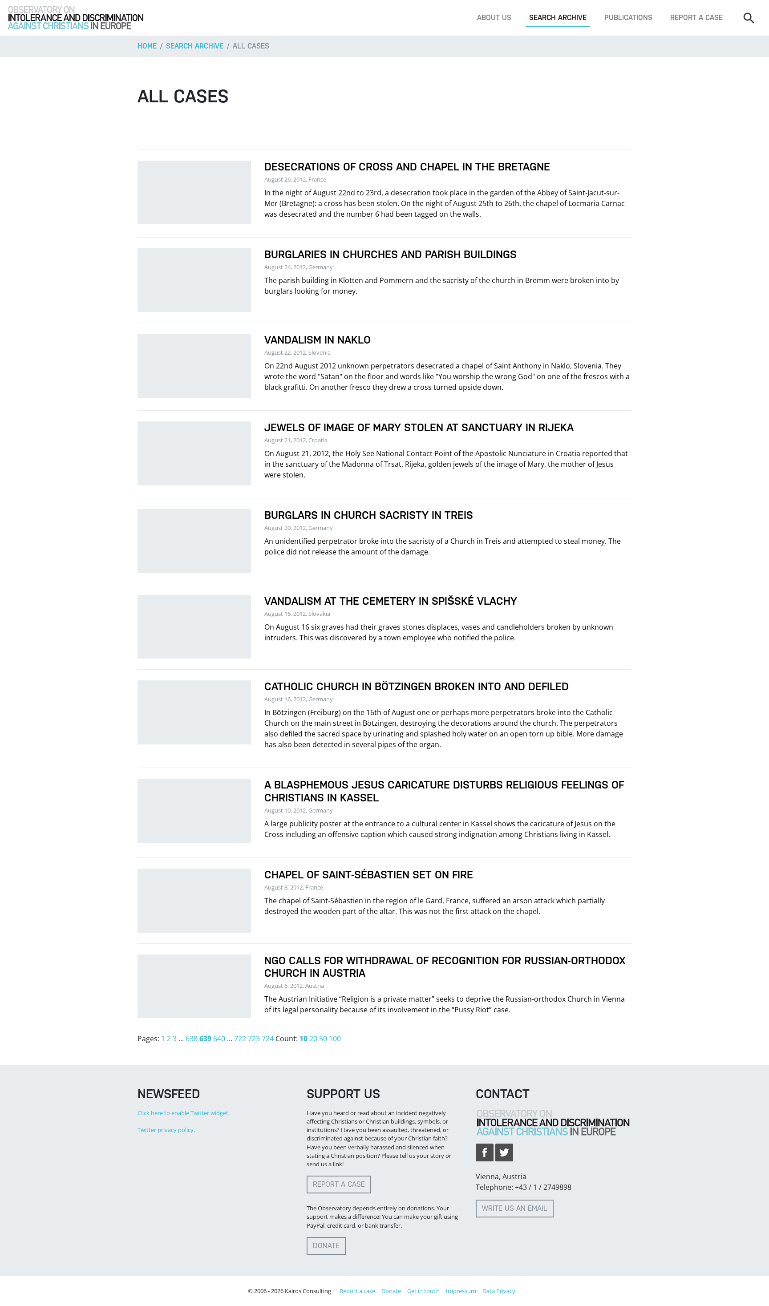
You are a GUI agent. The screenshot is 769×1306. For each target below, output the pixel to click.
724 (268, 1038)
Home (147, 46)
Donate (326, 1245)
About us (494, 17)
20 (313, 1038)
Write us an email (514, 1208)
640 (219, 1038)
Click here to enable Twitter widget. (184, 1113)
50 (323, 1038)
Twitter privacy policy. (166, 1130)
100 (335, 1038)
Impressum (461, 1291)
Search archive (558, 17)
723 (254, 1038)
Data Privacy (498, 1291)
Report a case (696, 17)
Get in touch (423, 1291)
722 (240, 1038)
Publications (628, 17)
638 (192, 1038)
